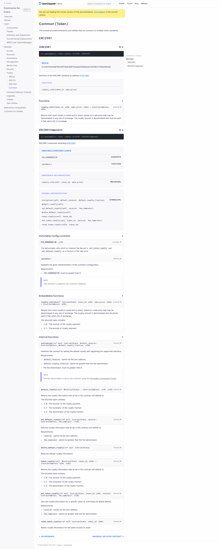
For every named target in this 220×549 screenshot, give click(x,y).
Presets (10, 31)
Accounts (11, 54)
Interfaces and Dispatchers (18, 35)
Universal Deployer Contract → (108, 536)
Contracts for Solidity (13, 111)
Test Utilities (12, 103)
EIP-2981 (85, 75)
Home (8, 3)
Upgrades (11, 96)
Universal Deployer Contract (19, 92)
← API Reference (46, 536)
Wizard (7, 20)
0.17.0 (26, 10)
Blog (136, 4)
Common (13, 88)
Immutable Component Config (56, 151)
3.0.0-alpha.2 (99, 12)
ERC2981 (130, 59)
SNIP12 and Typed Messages (19, 42)
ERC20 (12, 77)
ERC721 (12, 80)
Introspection (12, 62)
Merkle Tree (12, 65)
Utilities (10, 99)
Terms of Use (68, 545)
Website (144, 4)
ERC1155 (13, 84)
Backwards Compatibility (15, 107)
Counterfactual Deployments (19, 39)
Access (10, 51)
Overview (8, 16)
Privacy (60, 545)
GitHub (121, 4)
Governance (12, 58)
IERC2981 (71, 143)
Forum (129, 4)
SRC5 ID (45, 63)
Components (12, 28)
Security (10, 69)
